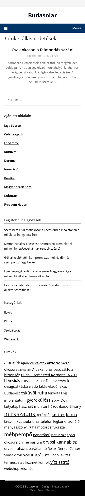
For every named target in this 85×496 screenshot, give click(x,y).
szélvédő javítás (57, 455)
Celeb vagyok (13, 134)
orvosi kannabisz (60, 442)
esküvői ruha (34, 393)
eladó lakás (38, 386)
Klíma (8, 321)
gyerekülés (37, 400)
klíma (71, 414)
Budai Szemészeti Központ (43, 374)
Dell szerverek (57, 380)
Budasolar (42, 15)
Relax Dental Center (64, 448)
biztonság (12, 374)
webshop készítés (18, 468)
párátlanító (38, 448)
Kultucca (10, 152)
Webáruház (12, 339)
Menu (76, 28)
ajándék (12, 363)
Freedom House (15, 204)
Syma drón (13, 455)
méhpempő (18, 434)
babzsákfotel (64, 369)
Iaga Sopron (12, 125)
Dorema (10, 160)
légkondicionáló (66, 421)
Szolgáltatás (12, 330)
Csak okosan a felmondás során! (43, 49)
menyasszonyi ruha (20, 427)
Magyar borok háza (18, 187)
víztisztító (59, 462)
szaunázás (33, 455)
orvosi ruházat (16, 448)
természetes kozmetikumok (27, 462)
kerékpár (43, 414)
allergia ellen (24, 370)
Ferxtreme (11, 143)
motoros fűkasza (51, 427)
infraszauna (20, 414)
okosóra (11, 442)
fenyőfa (54, 393)
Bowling (9, 178)
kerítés (58, 414)
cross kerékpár (33, 380)
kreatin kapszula (17, 421)
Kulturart (10, 196)
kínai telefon (42, 421)
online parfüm (30, 442)
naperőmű (41, 434)
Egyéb (8, 312)
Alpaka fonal (42, 369)
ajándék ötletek (33, 363)
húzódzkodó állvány (64, 406)
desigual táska (16, 386)
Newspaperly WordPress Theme (50, 488)
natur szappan (63, 434)
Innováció (11, 169)
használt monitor (33, 406)
